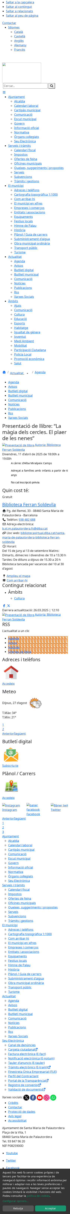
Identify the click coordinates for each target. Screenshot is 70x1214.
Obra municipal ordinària (26, 983)
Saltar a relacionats (19, 11)
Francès (19, 50)
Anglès (19, 41)
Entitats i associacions (23, 952)
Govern (13, 863)
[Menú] (4, 92)
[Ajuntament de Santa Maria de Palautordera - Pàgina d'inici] (21, 73)
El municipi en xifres (22, 943)
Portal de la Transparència (26, 1081)
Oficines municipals (22, 903)
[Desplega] (27, 373)
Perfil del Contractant (23, 1076)
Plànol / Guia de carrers (24, 974)
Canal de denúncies (22, 1045)
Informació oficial (20, 867)
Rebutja (18, 1208)
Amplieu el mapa (18, 576)
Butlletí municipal (20, 395)
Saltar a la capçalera (20, 2)
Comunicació (17, 400)
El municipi (10, 925)
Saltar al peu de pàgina (22, 16)
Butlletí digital (18, 391)
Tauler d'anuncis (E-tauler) (26, 1063)
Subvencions (17, 916)
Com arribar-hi (17, 580)
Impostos (15, 894)
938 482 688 (27, 520)
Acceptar (50, 1208)
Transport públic (20, 987)
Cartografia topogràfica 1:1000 (30, 934)
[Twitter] (26, 1097)
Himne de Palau (19, 965)
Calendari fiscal (19, 890)
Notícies (14, 404)
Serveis (13, 912)
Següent (20, 734)
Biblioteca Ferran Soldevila (29, 504)
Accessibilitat (17, 1121)
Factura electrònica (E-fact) (27, 1054)
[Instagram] (46, 1097)
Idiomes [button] (14, 27)
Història (13, 969)
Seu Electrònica (19, 881)
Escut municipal (19, 858)
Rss (10, 413)
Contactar (9, 23)
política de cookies (38, 1196)
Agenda (40, 372)
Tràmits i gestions (20, 921)
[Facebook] (33, 1097)
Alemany (20, 45)
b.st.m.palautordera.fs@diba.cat (25, 528)
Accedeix (8, 684)
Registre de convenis (23, 1085)
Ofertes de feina (19, 652)
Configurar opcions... (16, 1201)
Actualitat (17, 373)
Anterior (8, 734)
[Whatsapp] (53, 1097)
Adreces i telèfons (20, 930)
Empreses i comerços (23, 947)
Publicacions (17, 409)
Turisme (14, 992)
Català (18, 32)
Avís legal (14, 1116)
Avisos (12, 387)
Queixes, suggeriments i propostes (33, 907)
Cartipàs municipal (21, 850)
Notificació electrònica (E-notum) (31, 1058)
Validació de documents (25, 1089)
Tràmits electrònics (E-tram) (27, 1067)
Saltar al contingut (19, 7)
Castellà (19, 36)
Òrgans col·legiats (20, 876)
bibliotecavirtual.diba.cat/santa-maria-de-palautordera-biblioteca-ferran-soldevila (33, 537)
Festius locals (17, 961)
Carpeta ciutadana (21, 1049)
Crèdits (13, 1103)
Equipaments (17, 956)
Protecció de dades (21, 1112)
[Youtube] (40, 1097)
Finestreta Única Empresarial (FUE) (32, 1072)
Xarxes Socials (18, 418)
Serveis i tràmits (13, 885)
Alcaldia (13, 841)
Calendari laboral (20, 845)
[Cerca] (51, 86)
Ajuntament (10, 836)
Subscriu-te (10, 766)
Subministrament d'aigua (26, 978)
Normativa (15, 872)
